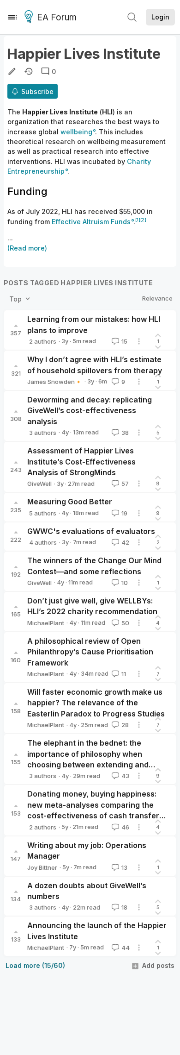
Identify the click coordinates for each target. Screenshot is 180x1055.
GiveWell (39, 483)
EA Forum (57, 17)
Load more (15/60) (35, 965)
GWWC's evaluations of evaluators (91, 531)
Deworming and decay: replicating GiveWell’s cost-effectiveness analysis (89, 410)
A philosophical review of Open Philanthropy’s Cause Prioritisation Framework (90, 651)
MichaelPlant (45, 623)
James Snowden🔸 (54, 381)
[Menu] (12, 17)
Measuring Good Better (69, 501)
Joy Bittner (42, 867)
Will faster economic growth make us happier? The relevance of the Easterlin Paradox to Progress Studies (96, 702)
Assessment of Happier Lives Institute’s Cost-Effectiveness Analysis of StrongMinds (81, 461)
